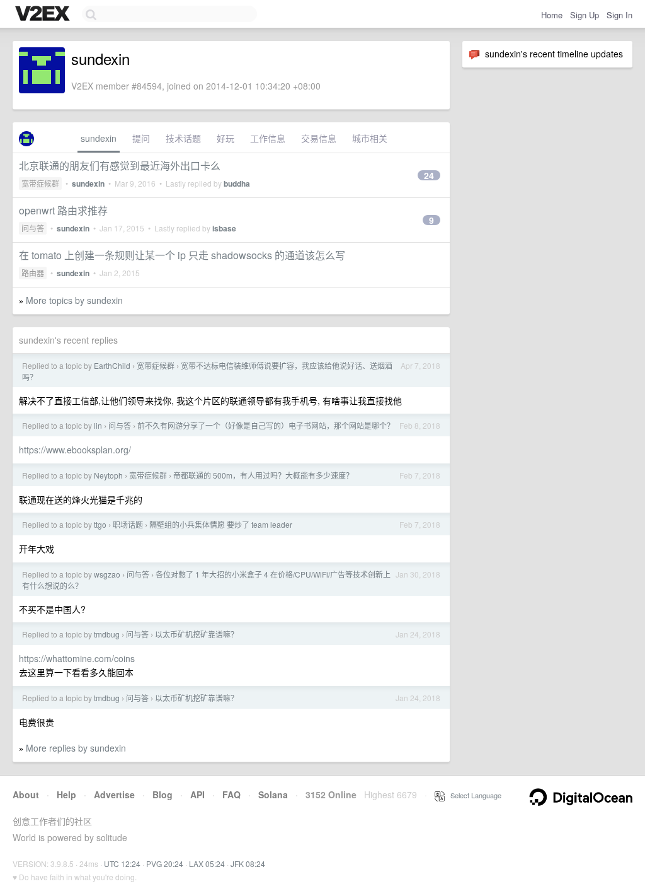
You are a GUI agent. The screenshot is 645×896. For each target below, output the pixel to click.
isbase (224, 228)
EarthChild (112, 365)
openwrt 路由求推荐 (63, 210)
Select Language (473, 795)
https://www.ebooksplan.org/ (75, 449)
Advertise (114, 794)
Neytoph (108, 475)
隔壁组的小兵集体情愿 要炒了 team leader (220, 524)
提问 (141, 138)
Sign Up (584, 15)
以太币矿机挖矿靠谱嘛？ (196, 634)
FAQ (231, 794)
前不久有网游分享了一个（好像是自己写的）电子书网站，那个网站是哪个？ (265, 425)
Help (66, 794)
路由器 (32, 272)
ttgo (100, 524)
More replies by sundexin (76, 748)
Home (551, 15)
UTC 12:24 (122, 863)
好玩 (225, 138)
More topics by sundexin (74, 300)
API (197, 794)
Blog (162, 794)
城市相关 (369, 138)
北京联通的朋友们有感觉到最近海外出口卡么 (119, 165)
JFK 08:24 (248, 863)
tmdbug (107, 634)
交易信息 (318, 138)
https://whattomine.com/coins (77, 658)
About (26, 794)
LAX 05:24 (207, 863)
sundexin (99, 138)
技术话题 (183, 138)
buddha (237, 183)
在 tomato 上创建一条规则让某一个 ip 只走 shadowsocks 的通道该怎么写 (182, 255)
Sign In (619, 15)
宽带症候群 (40, 183)
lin (98, 425)
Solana (273, 794)
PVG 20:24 (164, 863)
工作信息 (267, 138)
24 (429, 175)
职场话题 (128, 524)
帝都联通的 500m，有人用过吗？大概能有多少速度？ (263, 475)
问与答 (32, 228)
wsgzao (107, 574)
